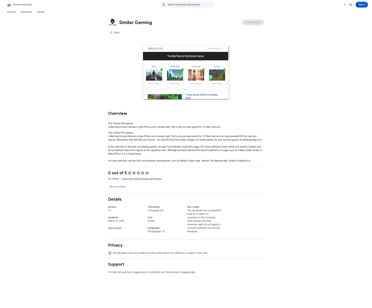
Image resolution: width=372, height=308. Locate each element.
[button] (351, 5)
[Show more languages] (163, 231)
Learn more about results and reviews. (142, 178)
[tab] (12, 12)
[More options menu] (344, 5)
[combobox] (191, 4)
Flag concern (115, 228)
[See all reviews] (117, 186)
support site (188, 272)
